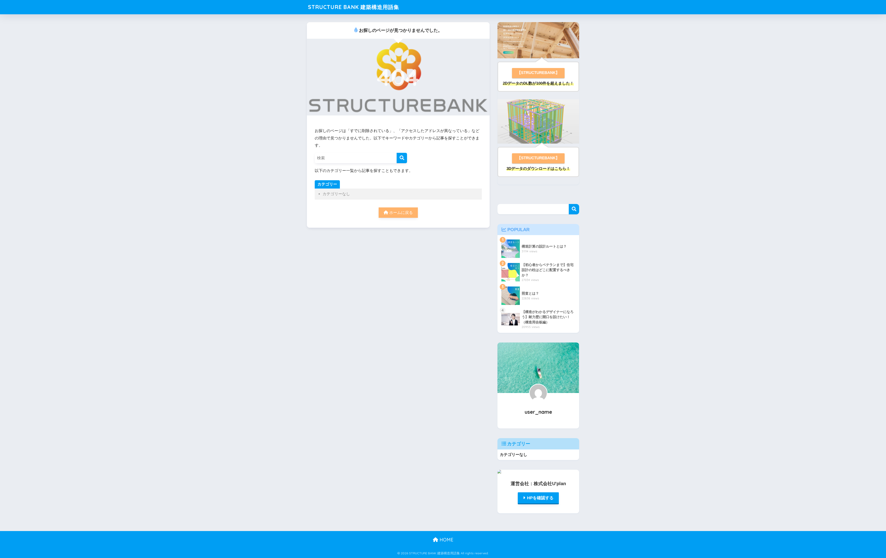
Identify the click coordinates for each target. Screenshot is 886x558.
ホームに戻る (400, 212)
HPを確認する (540, 498)
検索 (574, 209)
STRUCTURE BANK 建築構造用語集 (353, 7)
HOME (445, 540)
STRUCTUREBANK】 (540, 158)
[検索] (402, 158)
